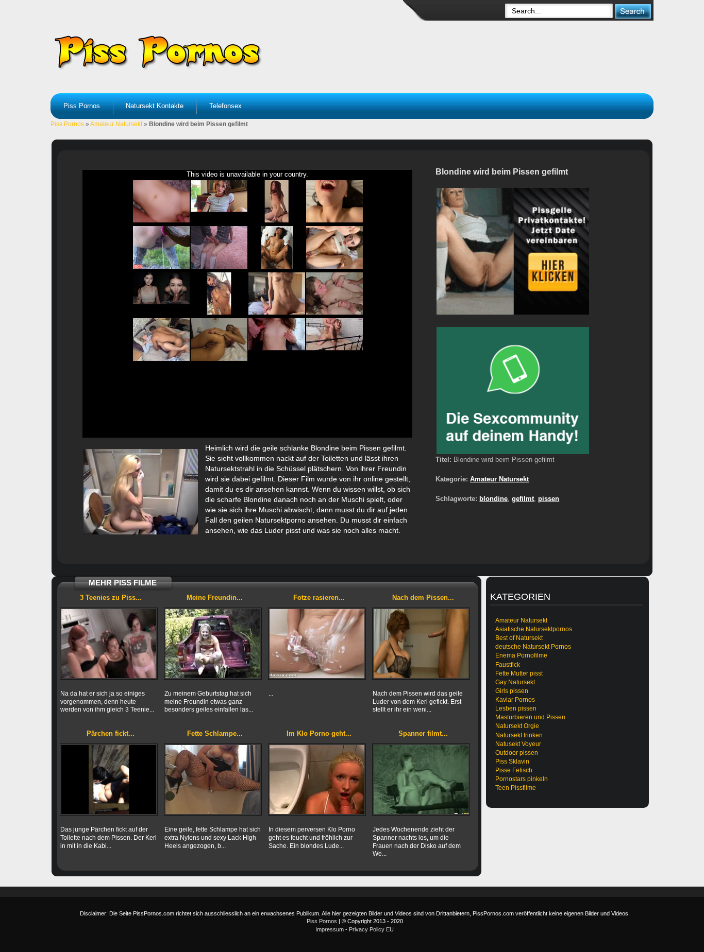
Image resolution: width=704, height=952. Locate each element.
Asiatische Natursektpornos (533, 629)
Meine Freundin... (215, 597)
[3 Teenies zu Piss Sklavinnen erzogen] (109, 644)
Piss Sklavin (512, 761)
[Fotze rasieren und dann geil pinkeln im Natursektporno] (317, 644)
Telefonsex (225, 106)
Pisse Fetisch (513, 770)
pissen (548, 499)
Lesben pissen (516, 708)
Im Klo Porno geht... (319, 733)
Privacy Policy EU (371, 929)
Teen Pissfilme (515, 787)
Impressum (329, 929)
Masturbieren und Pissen (530, 717)
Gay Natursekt (515, 682)
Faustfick (507, 664)
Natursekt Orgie (517, 726)
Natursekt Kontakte (154, 106)
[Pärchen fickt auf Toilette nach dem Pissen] (109, 779)
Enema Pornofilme (521, 655)
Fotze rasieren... (319, 597)
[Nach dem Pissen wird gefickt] (421, 644)
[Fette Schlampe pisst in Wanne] (213, 779)
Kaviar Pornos (515, 699)
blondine (493, 499)
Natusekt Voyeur (518, 744)
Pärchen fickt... (111, 733)
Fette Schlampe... (215, 733)
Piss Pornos (81, 106)
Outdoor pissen (516, 752)
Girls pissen (511, 691)
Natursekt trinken (519, 735)
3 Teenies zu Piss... (111, 597)
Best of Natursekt (519, 638)
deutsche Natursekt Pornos (533, 646)
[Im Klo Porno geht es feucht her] (317, 779)
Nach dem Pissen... (423, 597)
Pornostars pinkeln (521, 779)
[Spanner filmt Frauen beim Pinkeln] (421, 779)
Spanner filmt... (423, 733)
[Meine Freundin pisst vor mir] (213, 644)
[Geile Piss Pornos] (231, 51)
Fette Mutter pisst (519, 673)
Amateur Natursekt (116, 124)
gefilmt (523, 499)
